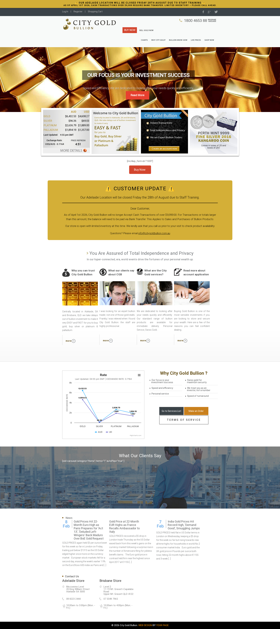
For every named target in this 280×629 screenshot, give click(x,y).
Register (78, 11)
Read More (137, 95)
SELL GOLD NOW (146, 30)
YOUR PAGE (162, 625)
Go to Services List (171, 411)
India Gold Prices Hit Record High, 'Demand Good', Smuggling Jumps (184, 525)
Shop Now (209, 40)
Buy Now (140, 169)
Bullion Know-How (178, 40)
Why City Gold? (158, 40)
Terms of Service (184, 419)
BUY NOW (129, 30)
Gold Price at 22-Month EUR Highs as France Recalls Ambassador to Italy (124, 526)
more (69, 341)
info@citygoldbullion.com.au (154, 233)
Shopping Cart (95, 11)
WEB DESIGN (145, 625)
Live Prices (196, 40)
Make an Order (196, 411)
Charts (144, 40)
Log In (65, 11)
